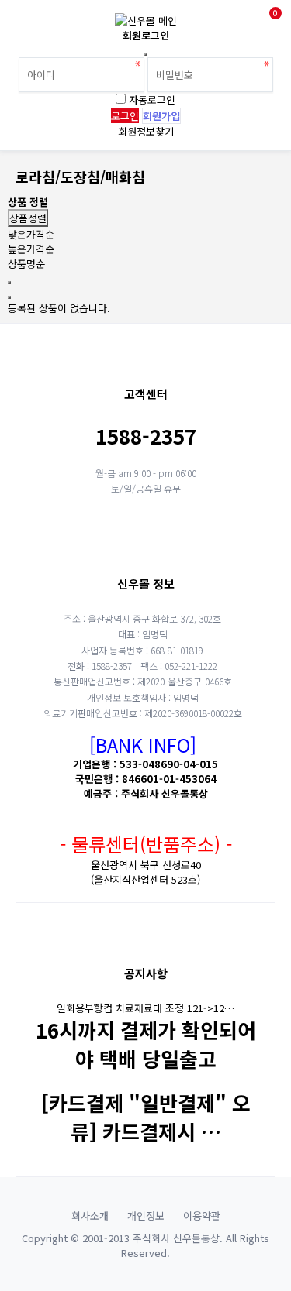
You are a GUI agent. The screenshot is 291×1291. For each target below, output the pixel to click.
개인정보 (146, 1215)
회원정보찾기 (146, 131)
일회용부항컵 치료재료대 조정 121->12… (145, 1008)
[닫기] (145, 54)
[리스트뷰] (9, 282)
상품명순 (26, 263)
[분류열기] (23, 21)
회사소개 (90, 1215)
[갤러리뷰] (9, 297)
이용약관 (201, 1215)
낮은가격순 (31, 234)
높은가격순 (31, 249)
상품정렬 (28, 218)
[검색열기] (57, 21)
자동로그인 (152, 99)
